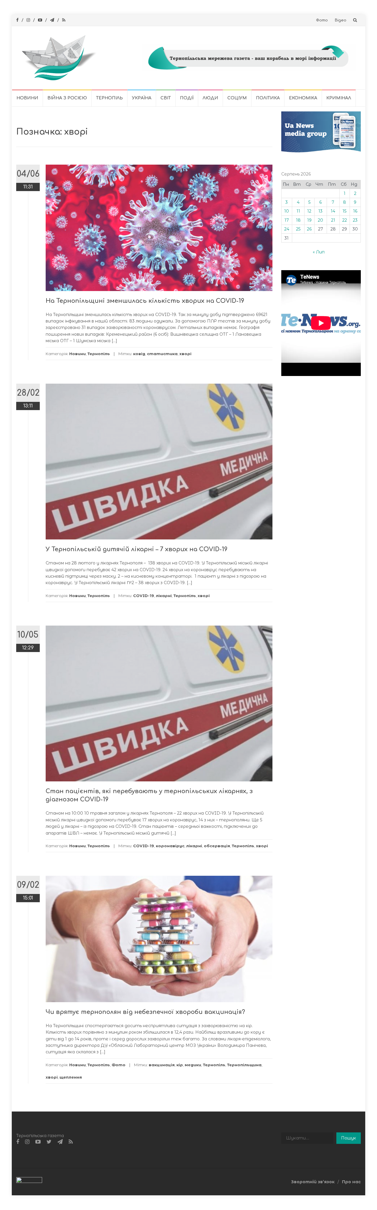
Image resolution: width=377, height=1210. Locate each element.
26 (309, 229)
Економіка (303, 98)
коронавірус (170, 845)
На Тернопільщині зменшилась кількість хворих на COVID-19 (145, 301)
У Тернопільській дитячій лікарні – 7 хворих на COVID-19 (136, 549)
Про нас (351, 1181)
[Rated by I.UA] (29, 1181)
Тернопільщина (244, 1064)
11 (298, 211)
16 (355, 211)
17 (287, 220)
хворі (185, 353)
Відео (340, 20)
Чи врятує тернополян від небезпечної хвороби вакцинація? (145, 1012)
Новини (27, 98)
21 (333, 220)
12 (309, 211)
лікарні (164, 595)
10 (286, 211)
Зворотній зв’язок (313, 1181)
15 (344, 211)
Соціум (237, 98)
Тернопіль (109, 98)
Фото (322, 20)
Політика (268, 98)
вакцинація (162, 1064)
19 (309, 220)
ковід (139, 353)
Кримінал (338, 98)
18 (298, 220)
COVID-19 (143, 595)
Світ (166, 98)
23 (355, 220)
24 (286, 229)
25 (298, 229)
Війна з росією (67, 98)
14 (333, 211)
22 (344, 220)
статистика (162, 353)
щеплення (70, 1077)
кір (179, 1064)
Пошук (348, 1138)
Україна (141, 98)
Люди (210, 98)
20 (320, 220)
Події (187, 98)
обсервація (217, 845)
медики (193, 1064)
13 (320, 211)
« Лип (319, 252)
